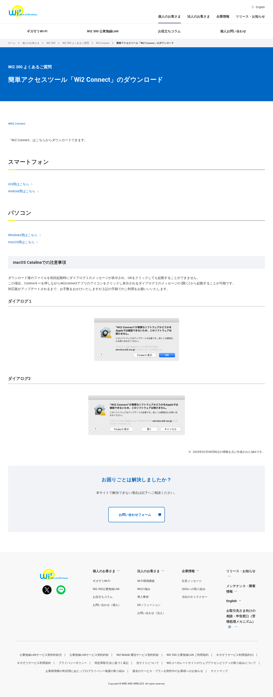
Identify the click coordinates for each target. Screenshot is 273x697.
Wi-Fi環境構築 (146, 581)
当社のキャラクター (194, 597)
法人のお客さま (198, 16)
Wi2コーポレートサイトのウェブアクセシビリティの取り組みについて (211, 663)
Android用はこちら (21, 191)
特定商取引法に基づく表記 (112, 663)
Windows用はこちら (22, 235)
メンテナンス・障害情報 (240, 589)
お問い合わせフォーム (135, 514)
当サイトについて (147, 663)
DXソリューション (149, 605)
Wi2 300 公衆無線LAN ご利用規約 (188, 655)
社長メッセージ (192, 581)
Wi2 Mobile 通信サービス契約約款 (137, 655)
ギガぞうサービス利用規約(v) (235, 655)
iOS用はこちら (18, 184)
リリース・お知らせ (250, 16)
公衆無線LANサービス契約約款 (89, 655)
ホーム (11, 42)
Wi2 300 (50, 42)
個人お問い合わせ (233, 31)
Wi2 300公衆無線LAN (106, 589)
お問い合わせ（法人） (151, 613)
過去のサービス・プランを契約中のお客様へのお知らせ (167, 671)
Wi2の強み (143, 589)
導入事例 (143, 597)
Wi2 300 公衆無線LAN (102, 31)
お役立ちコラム (169, 31)
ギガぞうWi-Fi (37, 31)
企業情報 (222, 16)
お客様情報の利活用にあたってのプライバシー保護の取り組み (85, 671)
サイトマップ (219, 671)
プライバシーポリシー (73, 663)
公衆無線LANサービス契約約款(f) (41, 655)
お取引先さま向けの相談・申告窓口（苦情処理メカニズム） (240, 616)
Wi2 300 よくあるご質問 (75, 42)
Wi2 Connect (102, 42)
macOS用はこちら (21, 242)
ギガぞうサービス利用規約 (34, 663)
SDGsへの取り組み (194, 589)
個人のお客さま (169, 16)
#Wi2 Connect (16, 123)
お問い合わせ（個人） (107, 605)
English (260, 7)
